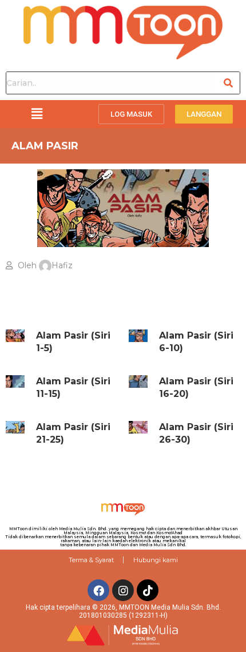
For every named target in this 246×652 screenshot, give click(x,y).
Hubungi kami (155, 560)
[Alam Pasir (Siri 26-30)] (138, 427)
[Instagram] (123, 590)
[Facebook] (98, 590)
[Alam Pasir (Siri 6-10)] (138, 335)
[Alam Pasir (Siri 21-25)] (15, 427)
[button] (36, 114)
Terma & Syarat (91, 560)
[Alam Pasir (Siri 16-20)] (138, 381)
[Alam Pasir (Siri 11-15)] (15, 381)
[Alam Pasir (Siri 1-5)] (15, 335)
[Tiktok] (147, 590)
